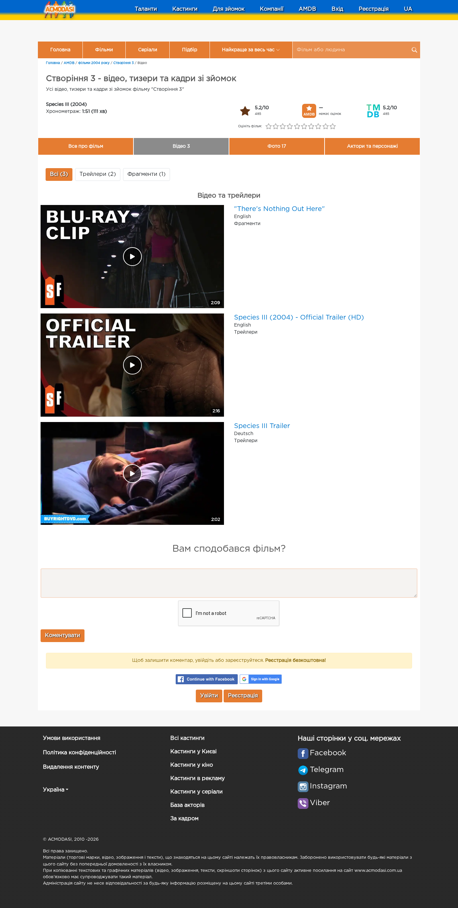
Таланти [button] (146, 9)
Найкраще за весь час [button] (248, 50)
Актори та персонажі (372, 146)
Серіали (147, 50)
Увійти (209, 695)
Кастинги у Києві (193, 751)
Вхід (337, 9)
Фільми (104, 50)
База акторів (187, 805)
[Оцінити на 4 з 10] (289, 126)
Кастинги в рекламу (197, 778)
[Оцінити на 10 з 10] (332, 126)
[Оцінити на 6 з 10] (303, 126)
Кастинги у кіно (191, 765)
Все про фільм (85, 146)
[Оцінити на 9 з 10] (325, 126)
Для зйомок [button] (228, 9)
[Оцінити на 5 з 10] (296, 126)
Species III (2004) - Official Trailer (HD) (299, 318)
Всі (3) (59, 174)
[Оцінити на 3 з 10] (282, 126)
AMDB (307, 9)
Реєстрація (374, 9)
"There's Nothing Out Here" (279, 209)
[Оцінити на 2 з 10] (275, 126)
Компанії (271, 9)
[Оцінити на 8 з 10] (318, 126)
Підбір (189, 50)
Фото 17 (277, 146)
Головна (60, 50)
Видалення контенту (71, 767)
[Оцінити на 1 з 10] (268, 126)
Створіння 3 (123, 63)
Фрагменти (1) (146, 174)
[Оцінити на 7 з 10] (311, 126)
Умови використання (71, 738)
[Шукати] (414, 50)
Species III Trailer (262, 426)
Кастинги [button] (184, 9)
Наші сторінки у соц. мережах (349, 739)
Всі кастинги (187, 738)
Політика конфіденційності (79, 752)
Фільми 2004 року (94, 63)
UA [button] (408, 9)
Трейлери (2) (97, 174)
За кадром (184, 818)
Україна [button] (53, 789)
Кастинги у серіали (196, 791)
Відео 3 (181, 146)
